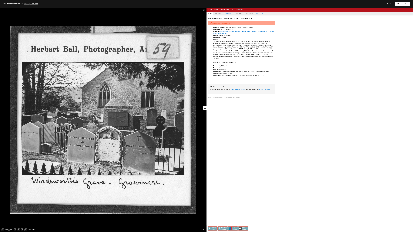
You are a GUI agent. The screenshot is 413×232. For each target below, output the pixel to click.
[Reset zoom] (25, 229)
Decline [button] (390, 4)
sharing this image (264, 89)
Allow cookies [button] (402, 4)
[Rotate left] (3, 229)
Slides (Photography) (226, 31)
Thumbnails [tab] (227, 13)
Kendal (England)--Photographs (256, 31)
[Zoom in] (19, 229)
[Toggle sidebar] (204, 108)
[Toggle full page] (204, 10)
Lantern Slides (224, 9)
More (258, 13)
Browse (216, 9)
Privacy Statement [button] (31, 4)
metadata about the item (238, 89)
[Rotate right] (15, 229)
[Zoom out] (22, 229)
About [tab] (210, 13)
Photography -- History (239, 31)
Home (210, 9)
